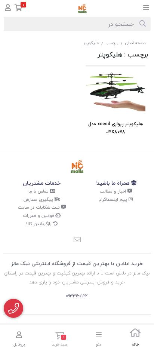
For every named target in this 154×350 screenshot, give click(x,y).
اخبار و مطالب (113, 191)
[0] (18, 8)
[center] (143, 24)
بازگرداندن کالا (39, 224)
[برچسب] (77, 166)
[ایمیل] (77, 240)
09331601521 (77, 296)
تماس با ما (39, 191)
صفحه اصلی (135, 42)
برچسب (111, 42)
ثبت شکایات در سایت (39, 207)
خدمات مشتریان (42, 183)
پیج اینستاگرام (114, 199)
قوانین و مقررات (39, 215)
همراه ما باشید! (113, 183)
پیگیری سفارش (39, 199)
